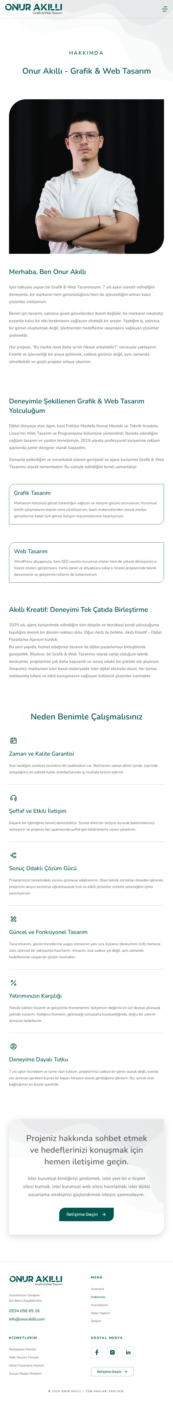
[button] (164, 9)
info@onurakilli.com (27, 1319)
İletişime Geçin (82, 1214)
